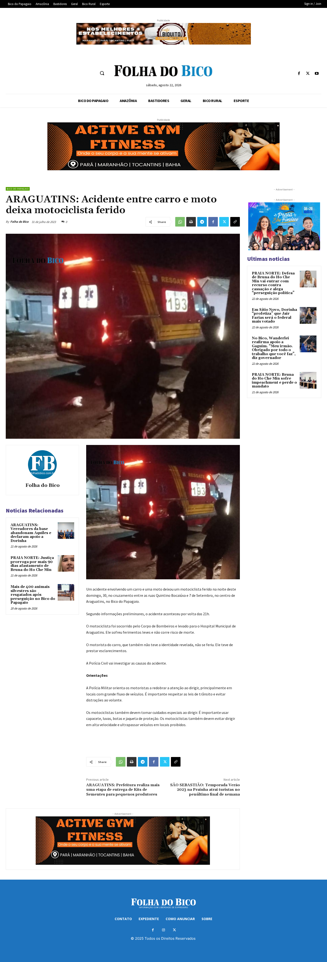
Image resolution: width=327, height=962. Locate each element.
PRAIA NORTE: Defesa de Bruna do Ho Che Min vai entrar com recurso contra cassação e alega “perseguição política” (273, 283)
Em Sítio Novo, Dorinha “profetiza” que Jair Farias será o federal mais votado (274, 315)
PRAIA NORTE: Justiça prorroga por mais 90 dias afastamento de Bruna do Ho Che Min (32, 564)
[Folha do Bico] (42, 464)
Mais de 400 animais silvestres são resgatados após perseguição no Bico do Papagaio (33, 595)
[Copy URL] (235, 222)
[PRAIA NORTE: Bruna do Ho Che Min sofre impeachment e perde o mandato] (308, 380)
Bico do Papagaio (18, 188)
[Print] (191, 222)
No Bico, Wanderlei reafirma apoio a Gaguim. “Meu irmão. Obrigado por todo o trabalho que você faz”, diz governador (274, 348)
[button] (102, 73)
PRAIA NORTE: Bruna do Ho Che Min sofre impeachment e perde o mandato (274, 380)
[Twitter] (308, 73)
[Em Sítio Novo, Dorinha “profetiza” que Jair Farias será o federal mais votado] (308, 315)
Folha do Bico (19, 222)
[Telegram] (202, 222)
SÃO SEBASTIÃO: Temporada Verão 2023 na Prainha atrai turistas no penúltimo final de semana (205, 790)
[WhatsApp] (180, 222)
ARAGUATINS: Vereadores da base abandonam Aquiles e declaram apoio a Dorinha (31, 533)
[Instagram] (163, 930)
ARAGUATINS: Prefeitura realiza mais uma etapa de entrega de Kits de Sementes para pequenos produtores (123, 790)
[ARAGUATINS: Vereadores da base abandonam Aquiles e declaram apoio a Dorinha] (66, 530)
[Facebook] (299, 73)
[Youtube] (317, 73)
